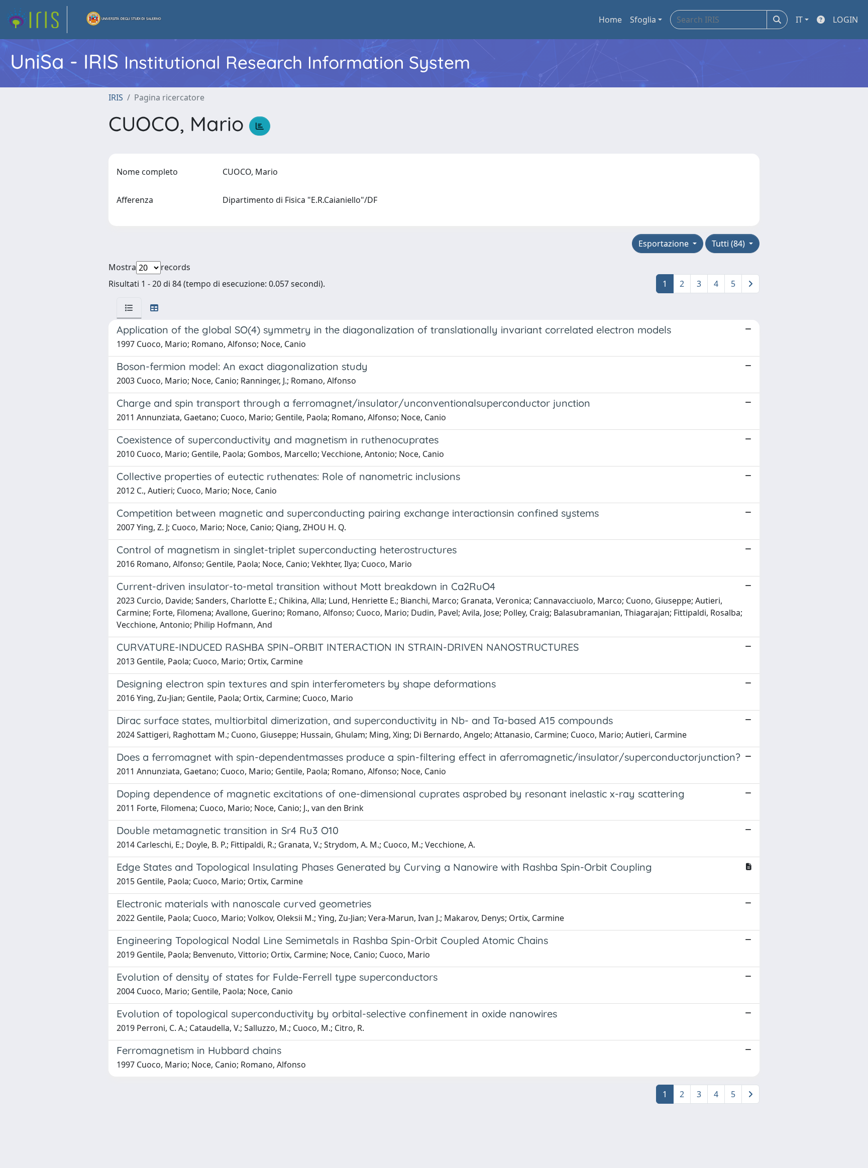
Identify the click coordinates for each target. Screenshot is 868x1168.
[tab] (129, 307)
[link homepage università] (124, 19)
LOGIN (845, 19)
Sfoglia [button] (643, 19)
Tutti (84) (729, 243)
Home (610, 19)
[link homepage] (36, 19)
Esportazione (664, 243)
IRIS (115, 97)
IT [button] (799, 19)
